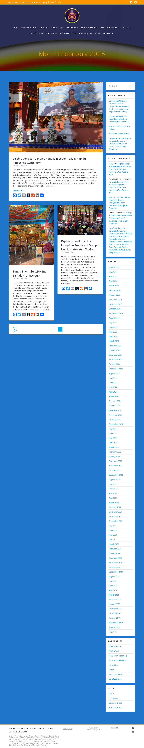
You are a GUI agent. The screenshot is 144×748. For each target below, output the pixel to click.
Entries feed (114, 698)
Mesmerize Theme (39, 745)
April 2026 (113, 281)
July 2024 (112, 378)
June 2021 (113, 530)
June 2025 (113, 327)
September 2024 (116, 369)
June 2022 (113, 489)
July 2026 (112, 272)
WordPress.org (115, 707)
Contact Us (115, 728)
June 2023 (113, 433)
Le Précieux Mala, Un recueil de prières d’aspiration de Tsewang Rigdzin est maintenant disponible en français (119, 106)
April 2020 (113, 590)
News (97, 34)
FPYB (111, 164)
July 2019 (112, 632)
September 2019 (116, 622)
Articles (127, 28)
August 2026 (114, 267)
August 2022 (114, 479)
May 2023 (113, 438)
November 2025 (115, 304)
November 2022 (115, 465)
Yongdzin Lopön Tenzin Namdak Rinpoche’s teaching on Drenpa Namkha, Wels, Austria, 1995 (120, 169)
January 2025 (114, 350)
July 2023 (112, 429)
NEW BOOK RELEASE (117, 660)
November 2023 (115, 415)
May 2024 (113, 387)
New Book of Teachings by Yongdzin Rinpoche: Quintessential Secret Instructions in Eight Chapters (120, 143)
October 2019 (114, 618)
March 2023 (114, 447)
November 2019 (115, 613)
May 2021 (113, 535)
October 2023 (114, 419)
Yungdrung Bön (29, 28)
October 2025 (114, 309)
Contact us (109, 34)
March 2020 (114, 595)
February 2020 (115, 599)
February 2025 (115, 345)
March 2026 (114, 285)
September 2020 (116, 572)
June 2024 (113, 382)
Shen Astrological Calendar (43, 34)
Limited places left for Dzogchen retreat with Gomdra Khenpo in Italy (119, 119)
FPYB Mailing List (93, 730)
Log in (111, 693)
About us (44, 28)
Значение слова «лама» (119, 133)
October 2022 (114, 470)
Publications (58, 28)
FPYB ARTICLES (115, 646)
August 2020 (114, 576)
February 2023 (115, 452)
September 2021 (116, 521)
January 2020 (114, 604)
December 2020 (115, 558)
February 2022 (115, 507)
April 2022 (113, 498)
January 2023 (114, 456)
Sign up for (94, 728)
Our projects (85, 34)
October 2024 (114, 364)
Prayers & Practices (110, 28)
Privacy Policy (68, 729)
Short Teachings (89, 28)
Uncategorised (115, 679)
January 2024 (114, 405)
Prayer (112, 669)
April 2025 (113, 336)
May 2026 (113, 276)
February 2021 (115, 549)
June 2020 (113, 585)
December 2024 (115, 355)
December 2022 (115, 461)
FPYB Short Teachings (118, 656)
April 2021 (113, 539)
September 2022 (116, 475)
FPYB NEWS (114, 651)
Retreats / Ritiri (68, 34)
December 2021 (115, 512)
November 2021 (115, 516)
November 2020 (115, 562)
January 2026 (114, 295)
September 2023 (116, 424)
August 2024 (114, 373)
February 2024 (115, 401)
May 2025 (113, 332)
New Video (113, 665)
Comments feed (115, 703)
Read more (17, 190)
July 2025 (112, 322)
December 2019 (115, 609)
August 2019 (114, 627)
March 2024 (114, 396)
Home (15, 28)
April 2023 (113, 442)
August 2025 (114, 318)
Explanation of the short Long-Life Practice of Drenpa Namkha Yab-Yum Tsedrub (80, 245)
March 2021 (114, 544)
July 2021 (112, 525)
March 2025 (114, 341)
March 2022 (114, 502)
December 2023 (115, 410)
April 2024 (113, 392)
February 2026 (115, 290)
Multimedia (72, 28)
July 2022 (112, 484)
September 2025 (116, 313)
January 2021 (114, 553)
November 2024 (115, 359)
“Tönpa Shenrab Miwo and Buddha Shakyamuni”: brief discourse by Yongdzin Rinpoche (119, 202)
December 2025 (115, 299)
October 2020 (114, 567)
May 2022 (113, 493)
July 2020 (112, 581)
